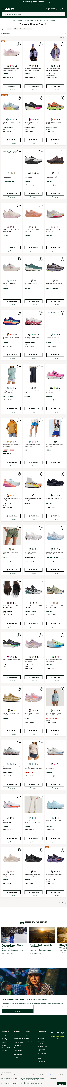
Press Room (4, 1050)
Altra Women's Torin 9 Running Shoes (54, 499)
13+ (38, 334)
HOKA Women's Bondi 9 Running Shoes (11, 123)
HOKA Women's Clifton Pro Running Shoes (53, 230)
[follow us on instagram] (55, 1032)
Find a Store (28, 1035)
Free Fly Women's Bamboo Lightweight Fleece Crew (53, 714)
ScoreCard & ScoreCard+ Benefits (20, 1039)
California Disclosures (61, 1074)
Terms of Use (4, 1074)
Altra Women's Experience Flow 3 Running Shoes (11, 821)
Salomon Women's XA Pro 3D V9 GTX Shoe (33, 606)
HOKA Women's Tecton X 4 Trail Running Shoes (33, 499)
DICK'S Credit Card (18, 1042)
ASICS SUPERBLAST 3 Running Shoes (11, 337)
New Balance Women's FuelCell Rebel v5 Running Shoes (11, 69)
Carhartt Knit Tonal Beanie (53, 337)
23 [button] (60, 902)
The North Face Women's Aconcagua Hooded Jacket (53, 69)
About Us (4, 1035)
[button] (9, 29)
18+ (60, 388)
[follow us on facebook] (52, 1032)
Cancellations (41, 1041)
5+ (59, 227)
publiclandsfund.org (37, 1083)
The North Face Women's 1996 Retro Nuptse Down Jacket (33, 69)
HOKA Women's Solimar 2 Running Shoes (9, 875)
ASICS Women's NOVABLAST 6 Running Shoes (54, 552)
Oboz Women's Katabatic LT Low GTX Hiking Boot (11, 176)
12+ (38, 173)
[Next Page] (64, 902)
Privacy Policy (17, 1074)
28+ (16, 119)
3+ (59, 65)
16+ (16, 65)
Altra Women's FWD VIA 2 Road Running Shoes (54, 767)
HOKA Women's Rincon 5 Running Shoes (9, 284)
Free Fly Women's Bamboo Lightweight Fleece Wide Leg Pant (32, 822)
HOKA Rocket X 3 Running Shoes (11, 659)
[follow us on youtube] (62, 1032)
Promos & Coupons (30, 1041)
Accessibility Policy (31, 1074)
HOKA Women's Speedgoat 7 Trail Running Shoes (54, 123)
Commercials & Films (7, 1047)
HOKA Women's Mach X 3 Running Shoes (31, 123)
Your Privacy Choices (45, 1074)
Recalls (39, 1058)
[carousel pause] (50, 2)
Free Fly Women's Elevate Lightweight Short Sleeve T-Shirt (33, 767)
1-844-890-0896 (30, 1079)
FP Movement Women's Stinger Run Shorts (54, 445)
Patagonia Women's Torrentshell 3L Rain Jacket (11, 445)
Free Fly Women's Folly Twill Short (10, 552)
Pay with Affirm (17, 1059)
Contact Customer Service (18, 1051)
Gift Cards (16, 1057)
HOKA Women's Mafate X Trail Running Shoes (54, 875)
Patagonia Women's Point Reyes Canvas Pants (33, 391)
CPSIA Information (42, 1053)
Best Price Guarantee (42, 1046)
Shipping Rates (41, 1043)
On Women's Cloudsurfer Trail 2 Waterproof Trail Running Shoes (54, 284)
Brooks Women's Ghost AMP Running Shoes (32, 230)
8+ (37, 549)
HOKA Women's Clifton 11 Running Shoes (31, 176)
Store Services (17, 1045)
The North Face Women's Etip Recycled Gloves (10, 606)
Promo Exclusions (42, 1055)
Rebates (27, 1038)
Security (39, 1063)
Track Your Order (18, 1054)
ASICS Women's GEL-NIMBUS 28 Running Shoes (11, 499)
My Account (16, 1047)
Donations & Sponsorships (5, 1039)
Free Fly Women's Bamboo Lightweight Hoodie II (10, 391)
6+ (37, 656)
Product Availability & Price (42, 1050)
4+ (59, 549)
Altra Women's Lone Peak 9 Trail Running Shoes (11, 767)
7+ (59, 764)
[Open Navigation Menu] (3, 8)
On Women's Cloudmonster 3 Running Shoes (32, 337)
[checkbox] (12, 90)
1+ (37, 65)
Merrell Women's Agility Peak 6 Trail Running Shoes (54, 176)
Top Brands (28, 1043)
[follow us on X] (59, 1032)
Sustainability (5, 1042)
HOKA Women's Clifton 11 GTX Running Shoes (11, 230)
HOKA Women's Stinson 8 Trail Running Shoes (11, 714)
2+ (37, 119)
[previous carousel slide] (19, 2)
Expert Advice (41, 1035)
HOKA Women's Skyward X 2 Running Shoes (32, 714)
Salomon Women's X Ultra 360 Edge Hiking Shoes (54, 606)
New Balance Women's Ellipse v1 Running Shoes (55, 391)
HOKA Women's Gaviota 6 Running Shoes (31, 660)
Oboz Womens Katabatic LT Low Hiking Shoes (33, 284)
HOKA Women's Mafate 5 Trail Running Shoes (54, 660)
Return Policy (41, 1038)
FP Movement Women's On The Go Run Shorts (33, 445)
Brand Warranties (41, 1061)
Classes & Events (17, 1035)
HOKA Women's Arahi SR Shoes (54, 820)
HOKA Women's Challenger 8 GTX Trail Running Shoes (32, 875)
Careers (4, 1045)
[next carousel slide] (48, 2)
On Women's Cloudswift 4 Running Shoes (31, 552)
